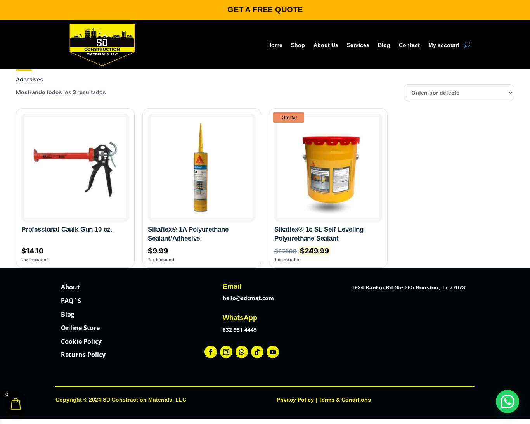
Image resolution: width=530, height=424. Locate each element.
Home (274, 45)
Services (358, 45)
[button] (507, 401)
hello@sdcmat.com (248, 298)
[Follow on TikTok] (257, 352)
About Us (325, 45)
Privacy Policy (295, 399)
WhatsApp (240, 318)
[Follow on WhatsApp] (242, 352)
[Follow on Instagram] (226, 352)
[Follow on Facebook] (210, 352)
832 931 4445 (240, 329)
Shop (298, 45)
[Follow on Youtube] (273, 352)
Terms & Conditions (345, 399)
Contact (409, 45)
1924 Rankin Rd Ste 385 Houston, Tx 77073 (408, 287)
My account (443, 45)
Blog (384, 45)
